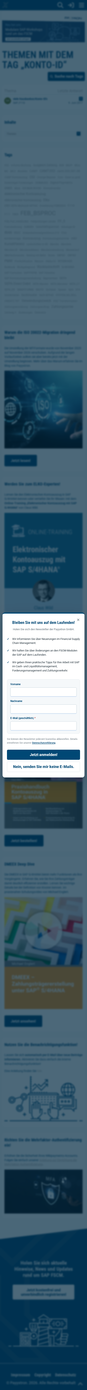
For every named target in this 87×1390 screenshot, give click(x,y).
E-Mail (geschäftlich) (22, 718)
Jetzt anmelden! (43, 754)
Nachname (16, 701)
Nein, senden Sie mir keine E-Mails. (43, 766)
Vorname (15, 684)
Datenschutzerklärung (43, 742)
